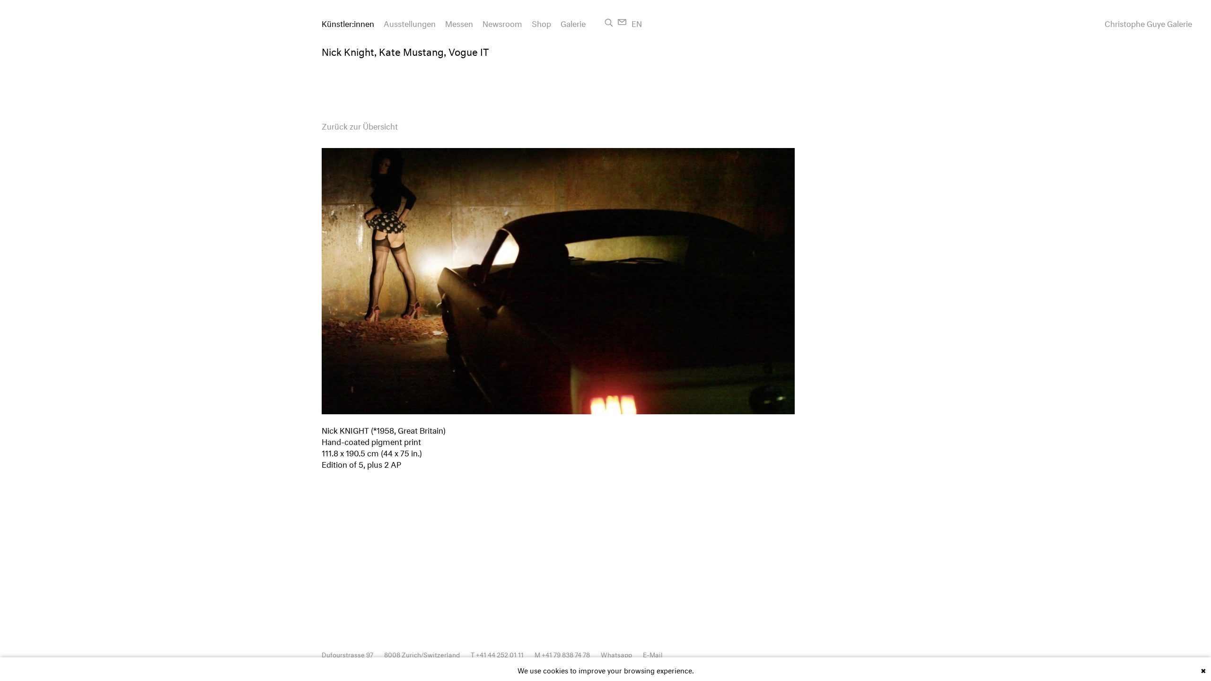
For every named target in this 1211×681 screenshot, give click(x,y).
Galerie (573, 22)
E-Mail (653, 654)
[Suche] (609, 22)
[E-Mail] (622, 21)
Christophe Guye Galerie (1148, 22)
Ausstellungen (410, 22)
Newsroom (502, 22)
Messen (459, 22)
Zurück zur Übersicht (360, 125)
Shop (541, 22)
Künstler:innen (348, 22)
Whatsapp (616, 654)
